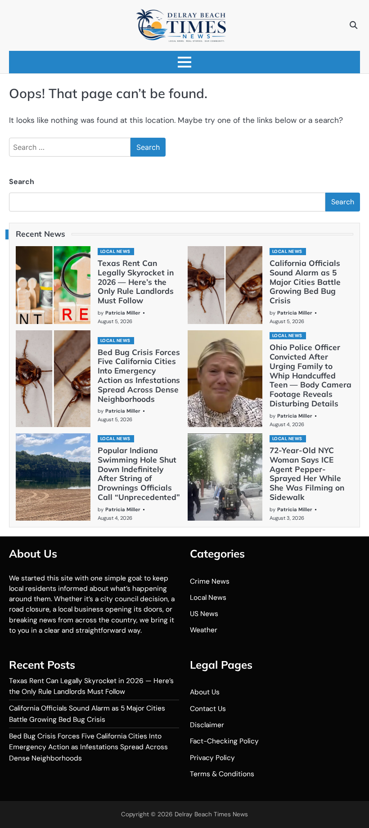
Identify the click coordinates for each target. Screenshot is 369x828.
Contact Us (208, 708)
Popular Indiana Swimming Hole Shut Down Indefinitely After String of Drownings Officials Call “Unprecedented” (139, 474)
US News (204, 613)
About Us (205, 692)
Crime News (210, 581)
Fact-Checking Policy (224, 741)
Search (21, 181)
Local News (115, 251)
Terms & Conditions (222, 774)
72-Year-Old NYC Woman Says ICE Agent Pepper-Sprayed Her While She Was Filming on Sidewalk (307, 474)
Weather (203, 630)
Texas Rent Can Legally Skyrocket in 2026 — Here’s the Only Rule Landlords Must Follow (136, 281)
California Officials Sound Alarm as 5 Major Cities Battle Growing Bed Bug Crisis (305, 281)
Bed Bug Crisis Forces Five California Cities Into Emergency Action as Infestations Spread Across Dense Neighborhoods (139, 375)
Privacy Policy (212, 757)
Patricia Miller (122, 313)
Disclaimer (207, 724)
